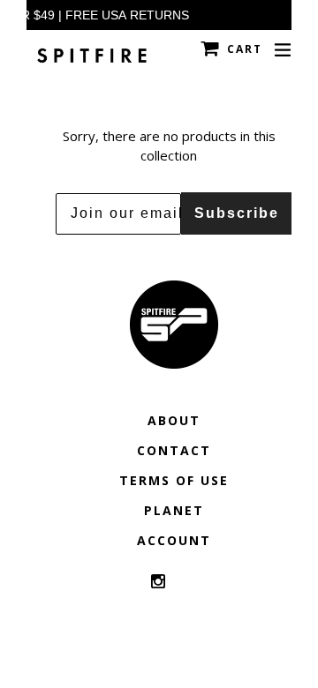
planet (174, 510)
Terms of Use (174, 480)
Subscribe (236, 213)
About (174, 420)
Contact (174, 450)
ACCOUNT (174, 540)
